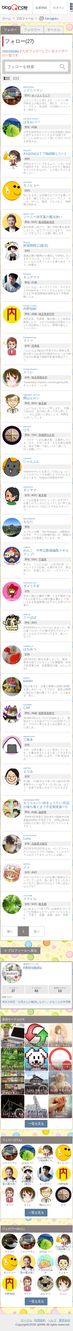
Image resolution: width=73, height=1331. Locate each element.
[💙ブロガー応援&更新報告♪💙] (13, 1035)
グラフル (10, 1251)
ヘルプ (52, 1320)
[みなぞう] (45, 1283)
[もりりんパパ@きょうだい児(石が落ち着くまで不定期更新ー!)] (12, 808)
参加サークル (60, 990)
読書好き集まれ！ (12, 1093)
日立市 (50, 435)
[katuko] (12, 686)
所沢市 (50, 314)
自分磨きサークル (60, 1045)
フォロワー (32, 30)
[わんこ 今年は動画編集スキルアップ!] (12, 555)
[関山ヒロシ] (12, 403)
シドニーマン (9, 1163)
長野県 (42, 713)
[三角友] (12, 745)
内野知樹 (63, 1184)
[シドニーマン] (12, 95)
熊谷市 (43, 377)
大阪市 (43, 843)
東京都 (42, 403)
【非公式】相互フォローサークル (36, 1115)
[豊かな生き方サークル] (13, 1058)
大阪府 (35, 843)
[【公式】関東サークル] (36, 1082)
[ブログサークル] (14, 7)
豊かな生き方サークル (13, 1068)
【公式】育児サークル (60, 1091)
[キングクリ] (12, 282)
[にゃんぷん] (12, 466)
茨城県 (42, 435)
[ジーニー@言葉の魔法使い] (12, 222)
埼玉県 (42, 314)
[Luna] (12, 844)
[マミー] (12, 346)
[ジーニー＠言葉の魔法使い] (9, 1173)
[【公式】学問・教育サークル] (13, 1106)
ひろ (63, 1205)
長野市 (50, 713)
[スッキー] (63, 1262)
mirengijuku (10, 51)
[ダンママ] (12, 495)
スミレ (27, 1205)
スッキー (63, 1272)
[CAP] (12, 713)
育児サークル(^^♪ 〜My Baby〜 (60, 1114)
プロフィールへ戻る (22, 950)
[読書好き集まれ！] (13, 1082)
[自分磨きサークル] (60, 1035)
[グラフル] (9, 1241)
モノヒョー (63, 1163)
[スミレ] (12, 377)
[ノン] (12, 872)
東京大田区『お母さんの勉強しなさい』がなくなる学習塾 (36, 1001)
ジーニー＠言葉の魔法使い (9, 1182)
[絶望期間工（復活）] (27, 1173)
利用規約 (40, 1320)
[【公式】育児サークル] (60, 1082)
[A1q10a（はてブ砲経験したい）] (45, 1152)
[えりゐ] (12, 776)
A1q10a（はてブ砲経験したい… (45, 1160)
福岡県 (42, 812)
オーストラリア (41, 95)
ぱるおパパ (27, 1163)
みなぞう (45, 1294)
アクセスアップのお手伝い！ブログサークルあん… (36, 1066)
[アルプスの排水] (45, 1262)
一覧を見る (36, 1123)
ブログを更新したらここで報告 (36, 1044)
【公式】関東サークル (36, 1091)
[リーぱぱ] (12, 623)
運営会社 (64, 1320)
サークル (53, 30)
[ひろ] (12, 435)
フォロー (13, 990)
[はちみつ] (12, 654)
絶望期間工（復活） (27, 1182)
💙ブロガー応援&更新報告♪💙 (12, 1044)
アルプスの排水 (45, 1271)
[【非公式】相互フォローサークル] (36, 1106)
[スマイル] (12, 904)
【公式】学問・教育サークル (13, 1115)
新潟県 (42, 222)
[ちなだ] (12, 527)
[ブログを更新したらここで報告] (36, 1035)
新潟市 (50, 222)
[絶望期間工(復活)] (12, 251)
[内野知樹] (12, 314)
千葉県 (42, 559)
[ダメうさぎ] (12, 591)
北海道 (35, 345)
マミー (9, 1205)
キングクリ (45, 1184)
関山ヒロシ (45, 1205)
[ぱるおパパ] (12, 127)
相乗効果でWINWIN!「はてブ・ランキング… (60, 1066)
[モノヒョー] (12, 190)
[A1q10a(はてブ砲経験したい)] (12, 159)
